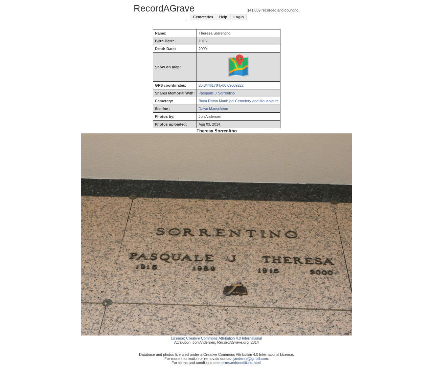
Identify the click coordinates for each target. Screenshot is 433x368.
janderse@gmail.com (250, 358)
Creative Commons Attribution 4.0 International (224, 338)
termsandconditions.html (240, 363)
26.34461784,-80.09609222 (221, 85)
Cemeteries (203, 17)
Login (238, 17)
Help (223, 17)
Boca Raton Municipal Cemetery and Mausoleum (238, 101)
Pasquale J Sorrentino (217, 93)
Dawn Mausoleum (213, 109)
